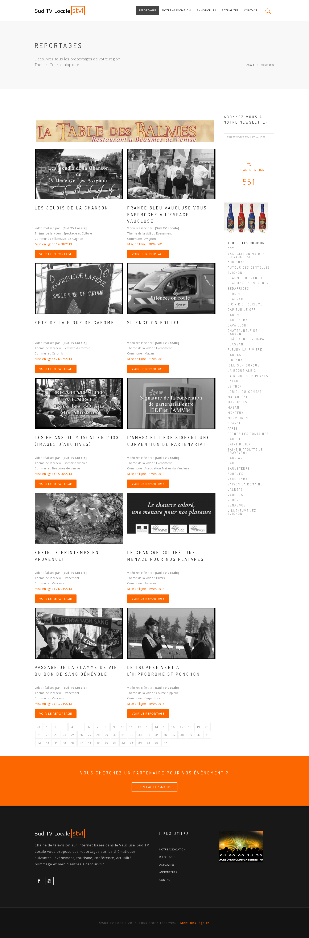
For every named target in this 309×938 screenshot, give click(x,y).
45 (64, 743)
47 (81, 743)
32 (131, 735)
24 (64, 735)
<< (38, 727)
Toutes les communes (248, 243)
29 (106, 735)
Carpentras (239, 320)
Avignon (235, 273)
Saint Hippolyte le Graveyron (245, 451)
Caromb (235, 315)
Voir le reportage (55, 254)
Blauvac (235, 299)
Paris (233, 428)
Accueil (251, 65)
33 (140, 735)
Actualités (166, 864)
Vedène (234, 500)
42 (39, 743)
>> (165, 743)
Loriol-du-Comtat (245, 392)
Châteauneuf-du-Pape (248, 339)
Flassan (235, 344)
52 (123, 743)
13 (148, 727)
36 (165, 735)
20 (207, 727)
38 (182, 735)
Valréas (235, 490)
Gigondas (236, 360)
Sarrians (236, 458)
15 (164, 727)
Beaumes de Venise (245, 278)
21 (39, 735)
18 (190, 727)
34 (148, 735)
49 (98, 743)
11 (131, 727)
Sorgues (236, 474)
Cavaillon (237, 325)
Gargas (235, 355)
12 (139, 727)
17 (181, 727)
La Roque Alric (242, 371)
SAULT (233, 463)
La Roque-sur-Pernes (248, 376)
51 (115, 743)
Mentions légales (195, 923)
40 (199, 735)
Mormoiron (238, 418)
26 (81, 735)
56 (157, 743)
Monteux (236, 413)
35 (157, 735)
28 (98, 735)
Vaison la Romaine (245, 484)
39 (190, 735)
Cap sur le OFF (242, 310)
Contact (165, 880)
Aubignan (236, 262)
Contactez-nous (154, 787)
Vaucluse (237, 495)
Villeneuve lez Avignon (242, 512)
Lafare (234, 381)
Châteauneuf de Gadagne (243, 332)
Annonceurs (168, 872)
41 (207, 735)
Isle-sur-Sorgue (244, 365)
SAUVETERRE (239, 468)
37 (174, 735)
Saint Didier (239, 444)
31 (123, 735)
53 (131, 743)
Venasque (237, 505)
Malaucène (238, 397)
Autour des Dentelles (249, 267)
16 (173, 727)
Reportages (167, 857)
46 (73, 743)
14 (156, 727)
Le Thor (235, 386)
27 (89, 735)
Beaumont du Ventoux (248, 283)
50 (106, 743)
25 (73, 735)
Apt (231, 248)
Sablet (234, 439)
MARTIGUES (237, 402)
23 (56, 735)
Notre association (172, 849)
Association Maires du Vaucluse (246, 255)
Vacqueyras (239, 479)
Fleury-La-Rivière (245, 350)
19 (198, 727)
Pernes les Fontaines (248, 434)
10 (122, 727)
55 (148, 743)
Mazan (233, 407)
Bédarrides (238, 288)
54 (140, 743)
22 (47, 735)
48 (89, 743)
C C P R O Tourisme (245, 304)
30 (115, 735)
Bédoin (234, 294)
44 (56, 743)
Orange (234, 423)
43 (47, 743)
